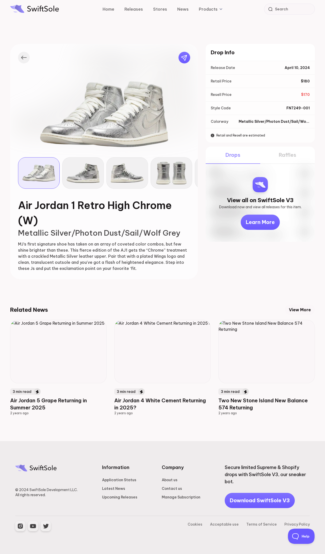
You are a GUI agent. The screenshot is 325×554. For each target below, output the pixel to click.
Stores (160, 9)
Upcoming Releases (119, 497)
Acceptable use (224, 524)
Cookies (195, 524)
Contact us (172, 488)
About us (169, 480)
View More (300, 309)
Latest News (113, 488)
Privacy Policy (297, 524)
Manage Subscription (181, 497)
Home (108, 9)
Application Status (119, 480)
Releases (133, 9)
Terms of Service (261, 524)
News (183, 9)
